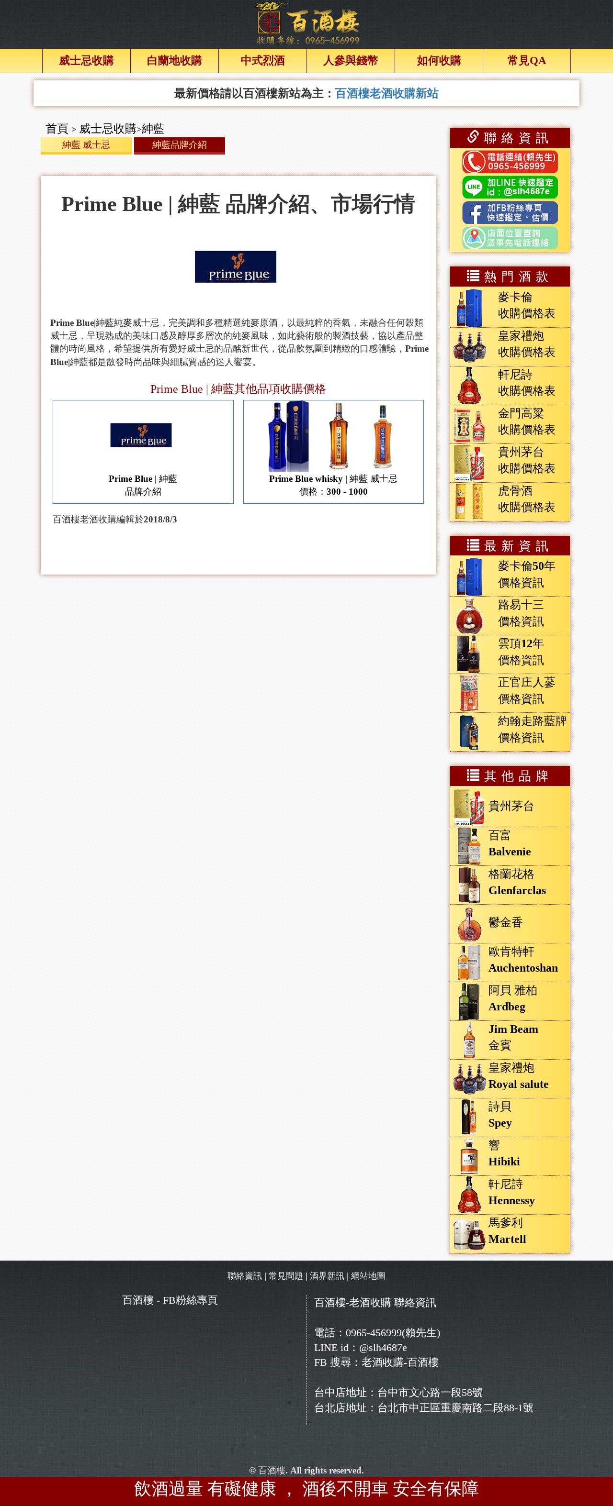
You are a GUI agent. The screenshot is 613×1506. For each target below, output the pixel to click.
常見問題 (286, 1276)
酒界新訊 (327, 1276)
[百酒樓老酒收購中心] (307, 23)
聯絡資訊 (244, 1276)
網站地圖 (368, 1276)
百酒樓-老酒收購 (352, 1302)
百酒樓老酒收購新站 (387, 93)
